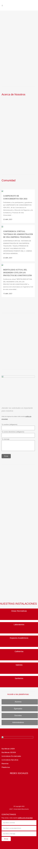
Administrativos (18, 722)
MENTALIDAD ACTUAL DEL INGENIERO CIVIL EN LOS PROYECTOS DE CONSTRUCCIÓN (17, 272)
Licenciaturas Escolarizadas (11, 756)
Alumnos (18, 702)
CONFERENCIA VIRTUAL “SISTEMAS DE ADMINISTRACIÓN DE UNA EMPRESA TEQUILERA (18, 234)
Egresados (18, 709)
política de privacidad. (25, 818)
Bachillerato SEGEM (9, 752)
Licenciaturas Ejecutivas (10, 760)
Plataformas (6, 767)
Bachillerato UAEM (8, 749)
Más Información (7, 147)
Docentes (18, 715)
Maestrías (5, 763)
